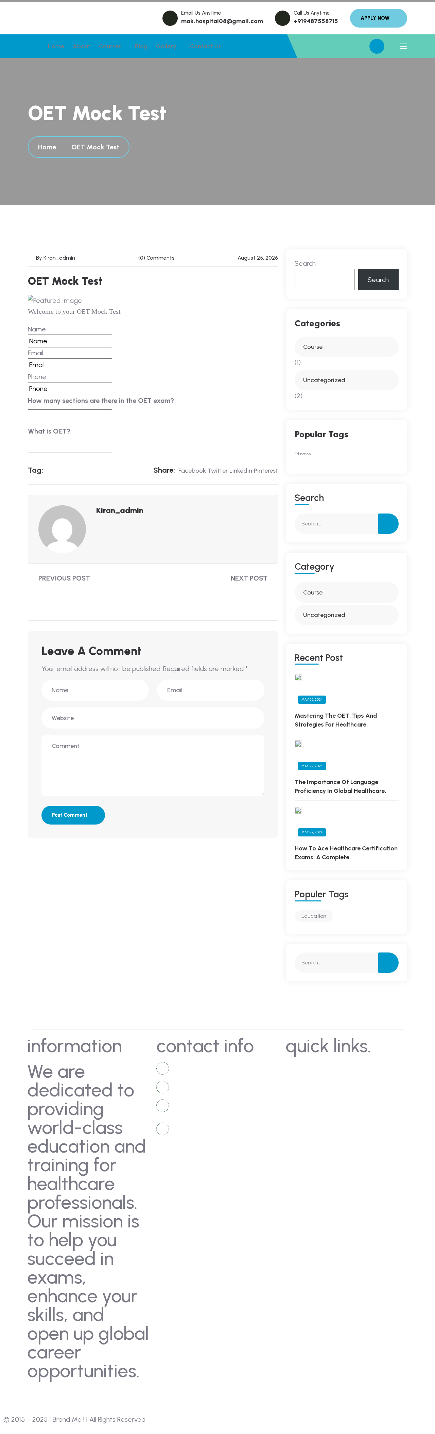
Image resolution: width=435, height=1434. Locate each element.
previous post (63, 578)
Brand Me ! (68, 1419)
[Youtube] (73, 1395)
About (81, 46)
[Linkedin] (54, 1395)
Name (37, 329)
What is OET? (49, 431)
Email (35, 353)
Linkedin (240, 470)
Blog (141, 46)
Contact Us (205, 46)
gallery (302, 1080)
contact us (368, 1068)
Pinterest (266, 470)
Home (56, 46)
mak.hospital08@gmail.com (222, 21)
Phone (37, 377)
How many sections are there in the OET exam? (101, 400)
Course (313, 347)
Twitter (218, 470)
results (363, 1093)
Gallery (166, 46)
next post (250, 578)
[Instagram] (91, 1395)
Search (305, 263)
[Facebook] (35, 1395)
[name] (378, 18)
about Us (304, 1068)
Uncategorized (324, 380)
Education (303, 454)
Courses (110, 46)
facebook (192, 470)
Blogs (361, 1080)
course (302, 1093)
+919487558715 (316, 21)
